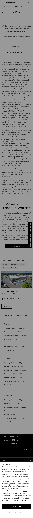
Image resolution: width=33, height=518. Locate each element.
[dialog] (16, 489)
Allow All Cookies (16, 506)
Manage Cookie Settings (17, 512)
